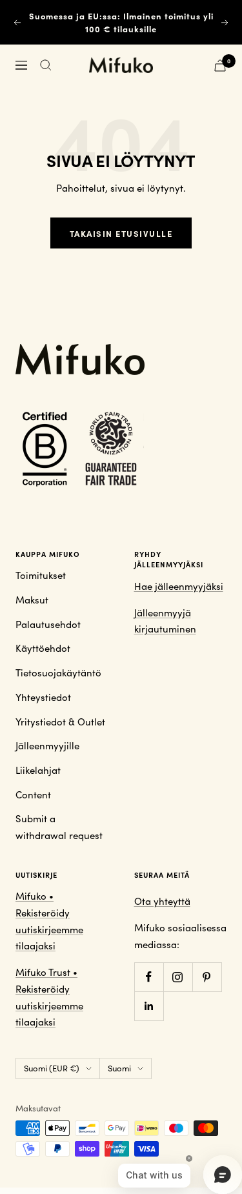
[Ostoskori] (220, 65)
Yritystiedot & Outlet (60, 721)
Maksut (31, 599)
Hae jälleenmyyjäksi (178, 586)
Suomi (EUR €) (51, 1068)
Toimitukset (40, 575)
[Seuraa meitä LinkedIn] (148, 1005)
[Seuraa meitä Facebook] (148, 976)
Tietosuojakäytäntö (58, 672)
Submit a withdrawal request (59, 827)
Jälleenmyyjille (47, 745)
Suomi (119, 1068)
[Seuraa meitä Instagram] (177, 976)
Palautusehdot (48, 624)
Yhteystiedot (43, 697)
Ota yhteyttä (162, 901)
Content (33, 794)
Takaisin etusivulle (121, 233)
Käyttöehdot (42, 648)
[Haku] (46, 65)
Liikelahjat (38, 770)
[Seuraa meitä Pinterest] (206, 976)
